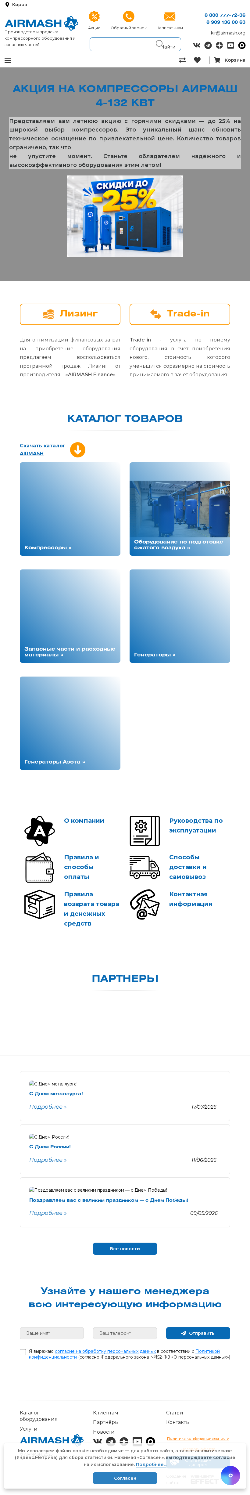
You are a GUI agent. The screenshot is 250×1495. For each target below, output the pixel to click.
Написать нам (169, 28)
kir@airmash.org (228, 33)
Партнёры (106, 1422)
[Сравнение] (186, 60)
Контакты (178, 1422)
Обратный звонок (129, 28)
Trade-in (188, 314)
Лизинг (79, 314)
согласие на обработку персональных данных (105, 1351)
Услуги (29, 1429)
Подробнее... (151, 1464)
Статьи (174, 1413)
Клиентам (105, 1413)
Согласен (125, 1478)
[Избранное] (201, 60)
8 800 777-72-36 (225, 16)
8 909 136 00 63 (225, 23)
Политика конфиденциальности (198, 1438)
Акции (94, 28)
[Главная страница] (42, 23)
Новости (104, 1432)
